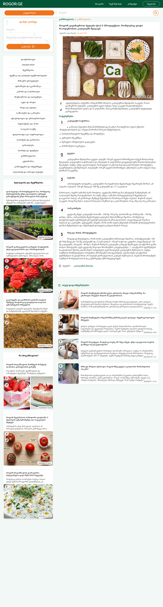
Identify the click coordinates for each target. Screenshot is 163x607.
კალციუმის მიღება (83, 265)
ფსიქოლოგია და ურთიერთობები (28, 118)
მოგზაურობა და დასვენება (28, 97)
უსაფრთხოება (28, 59)
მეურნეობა (28, 70)
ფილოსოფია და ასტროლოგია (28, 134)
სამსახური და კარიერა (28, 113)
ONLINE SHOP (28, 64)
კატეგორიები (29, 13)
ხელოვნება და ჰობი (28, 123)
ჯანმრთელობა (28, 156)
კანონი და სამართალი (28, 91)
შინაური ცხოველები (28, 81)
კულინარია (28, 161)
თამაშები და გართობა (28, 139)
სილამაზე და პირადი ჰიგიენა (28, 172)
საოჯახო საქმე (28, 129)
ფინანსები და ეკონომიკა (28, 86)
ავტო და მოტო (28, 102)
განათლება (28, 145)
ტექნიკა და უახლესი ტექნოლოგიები (28, 75)
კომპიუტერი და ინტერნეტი (28, 166)
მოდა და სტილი (28, 107)
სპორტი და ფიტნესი (28, 150)
